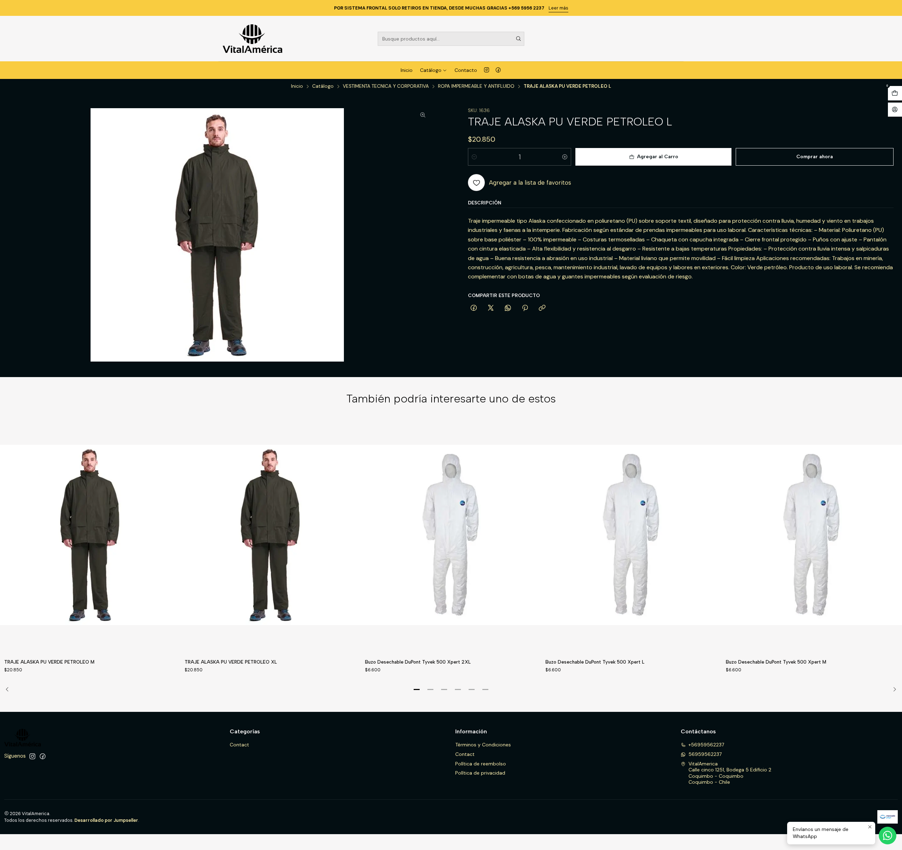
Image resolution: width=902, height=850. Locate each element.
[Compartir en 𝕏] (491, 308)
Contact (239, 744)
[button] (417, 689)
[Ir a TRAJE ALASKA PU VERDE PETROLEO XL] (270, 535)
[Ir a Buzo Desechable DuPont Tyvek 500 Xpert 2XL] (451, 535)
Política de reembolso (480, 763)
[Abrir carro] (895, 93)
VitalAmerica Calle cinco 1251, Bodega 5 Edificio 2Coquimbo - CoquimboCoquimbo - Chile (729, 773)
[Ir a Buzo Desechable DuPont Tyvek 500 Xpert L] (631, 535)
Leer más (558, 8)
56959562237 (705, 754)
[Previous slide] (9, 689)
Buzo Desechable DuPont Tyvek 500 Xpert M (776, 662)
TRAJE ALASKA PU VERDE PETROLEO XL (231, 662)
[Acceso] (895, 110)
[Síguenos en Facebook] (498, 70)
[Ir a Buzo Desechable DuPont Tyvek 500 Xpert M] (812, 535)
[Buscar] (518, 39)
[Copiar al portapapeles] (542, 308)
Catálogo (430, 70)
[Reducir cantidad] (474, 156)
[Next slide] (892, 689)
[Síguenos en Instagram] (486, 70)
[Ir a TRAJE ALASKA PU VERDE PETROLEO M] (90, 535)
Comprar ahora (814, 157)
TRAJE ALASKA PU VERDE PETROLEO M (49, 662)
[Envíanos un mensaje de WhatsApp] (887, 835)
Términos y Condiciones (483, 744)
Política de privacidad (480, 773)
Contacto (466, 70)
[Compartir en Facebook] (474, 308)
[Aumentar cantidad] (565, 156)
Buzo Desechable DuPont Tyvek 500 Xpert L (594, 662)
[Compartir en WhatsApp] (508, 308)
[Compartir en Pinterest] (525, 308)
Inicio (407, 70)
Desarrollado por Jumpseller (106, 820)
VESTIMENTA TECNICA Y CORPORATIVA (386, 86)
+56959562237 (706, 744)
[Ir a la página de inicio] (252, 38)
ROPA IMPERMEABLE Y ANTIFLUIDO (476, 86)
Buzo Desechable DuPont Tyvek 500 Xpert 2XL (418, 662)
